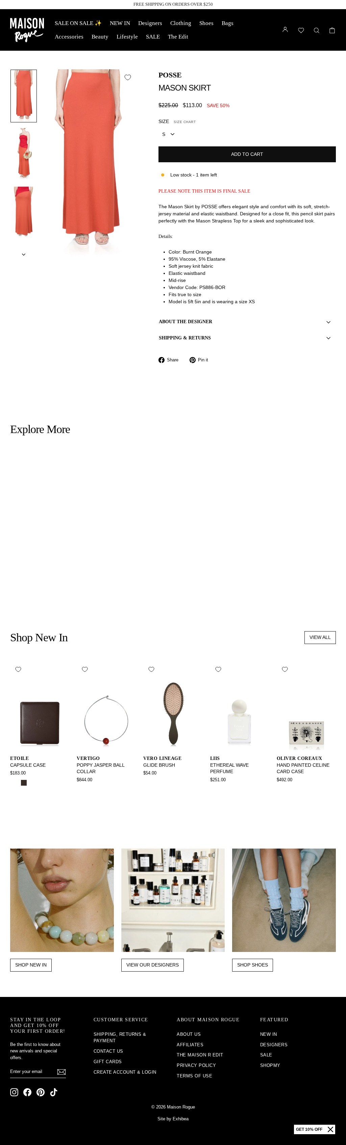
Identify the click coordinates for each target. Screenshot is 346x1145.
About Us (189, 1034)
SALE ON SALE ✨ (78, 23)
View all (320, 637)
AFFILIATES (190, 1044)
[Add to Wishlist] (128, 77)
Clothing (180, 23)
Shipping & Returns (185, 337)
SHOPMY (270, 1065)
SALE (153, 36)
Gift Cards (108, 1061)
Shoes (206, 23)
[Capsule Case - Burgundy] (33, 783)
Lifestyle (127, 36)
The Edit (178, 36)
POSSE (170, 75)
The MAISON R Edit (200, 1054)
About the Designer (185, 321)
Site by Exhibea (173, 1118)
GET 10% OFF (309, 1129)
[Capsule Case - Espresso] (24, 783)
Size (177, 121)
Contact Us (108, 1051)
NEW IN (120, 23)
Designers (150, 23)
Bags (227, 23)
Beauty (100, 36)
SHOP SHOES (252, 965)
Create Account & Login (125, 1072)
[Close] (330, 1129)
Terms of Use (194, 1075)
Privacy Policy (196, 1065)
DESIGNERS (274, 1044)
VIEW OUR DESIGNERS (152, 965)
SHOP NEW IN (31, 965)
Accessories (69, 36)
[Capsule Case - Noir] (14, 783)
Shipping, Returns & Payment (120, 1038)
